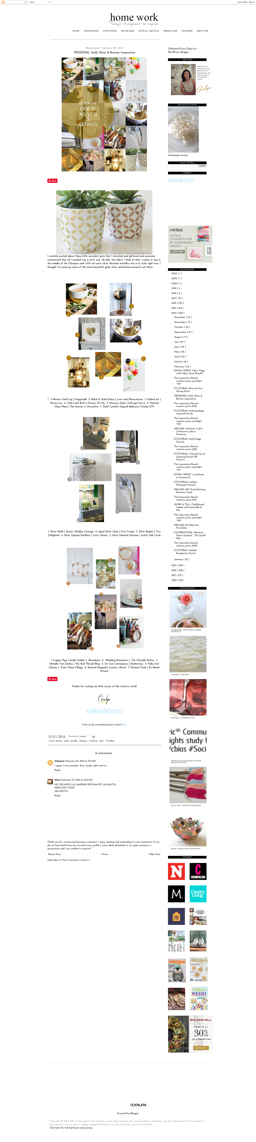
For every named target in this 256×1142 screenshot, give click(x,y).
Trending (110, 741)
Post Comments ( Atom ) (76, 860)
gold (66, 741)
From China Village (72, 667)
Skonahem (94, 660)
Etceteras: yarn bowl (180, 674)
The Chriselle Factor (142, 660)
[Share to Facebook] (60, 736)
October (179, 327)
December (180, 317)
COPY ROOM (110, 31)
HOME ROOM (91, 31)
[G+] (94, 713)
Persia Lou (56, 403)
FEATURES (187, 31)
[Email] (104, 713)
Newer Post (54, 854)
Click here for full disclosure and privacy (70, 1128)
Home (105, 854)
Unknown (59, 761)
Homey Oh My (96, 403)
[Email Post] (93, 736)
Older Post (154, 854)
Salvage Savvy (136, 403)
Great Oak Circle (151, 535)
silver (102, 741)
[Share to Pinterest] (64, 736)
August (178, 337)
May (177, 352)
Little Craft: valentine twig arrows (186, 805)
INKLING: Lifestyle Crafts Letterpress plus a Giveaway (188, 432)
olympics (83, 741)
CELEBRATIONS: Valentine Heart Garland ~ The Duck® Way (190, 535)
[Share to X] (57, 736)
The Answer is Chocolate (84, 406)
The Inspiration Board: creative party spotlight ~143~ (188, 381)
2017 (174, 298)
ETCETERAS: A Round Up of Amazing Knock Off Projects (189, 457)
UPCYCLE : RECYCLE (148, 31)
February (179, 367)
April (177, 357)
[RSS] (114, 713)
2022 (175, 278)
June (177, 347)
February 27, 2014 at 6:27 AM (76, 780)
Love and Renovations (130, 399)
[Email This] (49, 736)
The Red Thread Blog (87, 664)
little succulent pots (93, 256)
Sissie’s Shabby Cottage (80, 531)
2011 (174, 575)
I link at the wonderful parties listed (101, 724)
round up (93, 741)
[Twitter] (120, 713)
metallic (74, 741)
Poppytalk (81, 399)
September (180, 332)
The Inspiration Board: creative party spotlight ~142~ (188, 421)
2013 (174, 565)
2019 (174, 288)
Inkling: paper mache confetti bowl (185, 848)
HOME (75, 31)
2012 (174, 570)
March (178, 362)
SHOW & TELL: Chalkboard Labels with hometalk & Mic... (189, 507)
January (178, 559)
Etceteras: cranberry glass (183, 718)
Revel (123, 667)
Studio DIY (147, 406)
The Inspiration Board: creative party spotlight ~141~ (188, 467)
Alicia (57, 780)
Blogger (134, 1113)
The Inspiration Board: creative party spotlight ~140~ (188, 518)
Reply (58, 770)
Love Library (100, 535)
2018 (174, 293)
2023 (175, 273)
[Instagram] (99, 713)
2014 (174, 313)
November (180, 322)
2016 (174, 303)
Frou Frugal (127, 531)
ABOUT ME (202, 31)
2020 (175, 283)
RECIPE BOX (127, 31)
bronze (59, 741)
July (176, 342)
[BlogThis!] (53, 736)
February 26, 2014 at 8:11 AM (80, 761)
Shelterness (136, 664)
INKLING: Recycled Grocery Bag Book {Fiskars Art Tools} (186, 761)
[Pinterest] (109, 713)
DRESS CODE (170, 31)
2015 (174, 308)
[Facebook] (88, 713)
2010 (174, 580)
